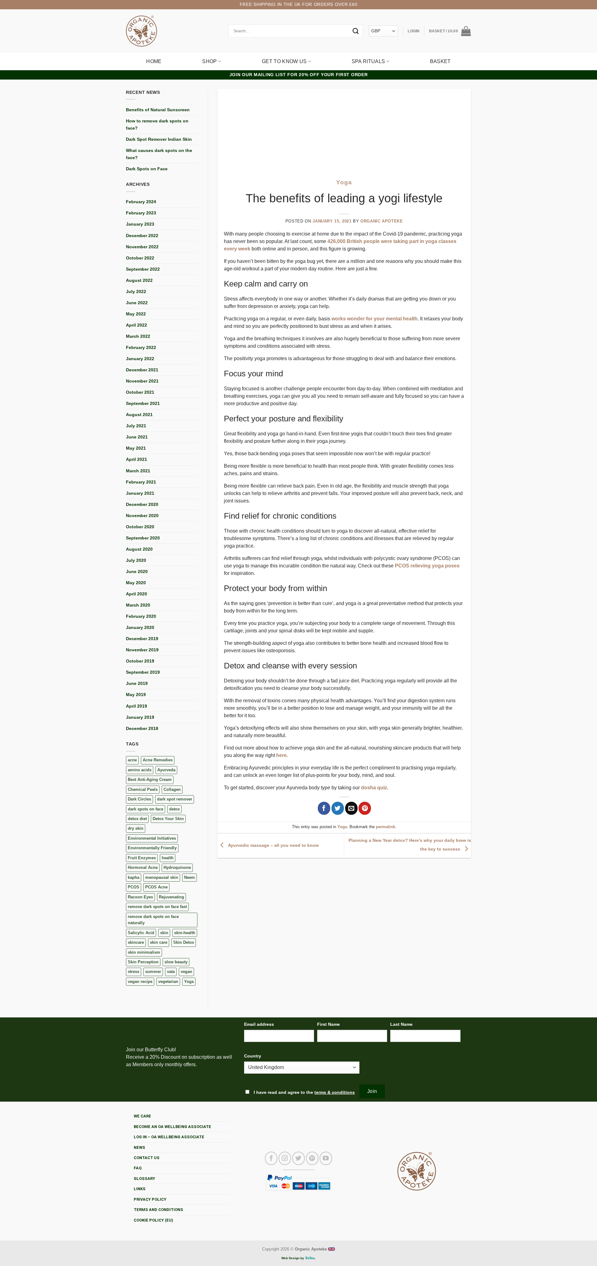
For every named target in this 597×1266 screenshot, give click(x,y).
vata (171, 971)
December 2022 (142, 235)
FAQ (137, 1168)
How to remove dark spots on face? (157, 124)
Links (140, 1188)
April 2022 (136, 325)
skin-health (184, 932)
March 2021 (138, 470)
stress (133, 971)
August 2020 (139, 549)
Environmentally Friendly (152, 848)
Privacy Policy (150, 1199)
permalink (385, 826)
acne (132, 760)
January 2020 (140, 627)
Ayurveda (166, 770)
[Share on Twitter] (337, 808)
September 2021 (143, 403)
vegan (186, 971)
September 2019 (143, 672)
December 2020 (142, 504)
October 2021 (140, 392)
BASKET (440, 61)
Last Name (401, 1024)
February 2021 (141, 481)
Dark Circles (139, 799)
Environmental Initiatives (152, 838)
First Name (328, 1024)
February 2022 (141, 347)
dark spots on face (145, 809)
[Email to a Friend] (351, 808)
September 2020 (143, 537)
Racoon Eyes (140, 897)
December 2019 (142, 638)
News (139, 1147)
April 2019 (136, 706)
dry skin (135, 828)
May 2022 (136, 313)
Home (153, 61)
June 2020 (137, 571)
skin (164, 932)
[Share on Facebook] (324, 808)
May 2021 (136, 448)
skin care (158, 942)
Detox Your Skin (168, 818)
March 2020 (138, 605)
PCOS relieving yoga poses (427, 565)
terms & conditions (334, 1092)
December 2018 (142, 728)
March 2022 (138, 336)
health (168, 857)
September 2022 (143, 269)
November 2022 (142, 246)
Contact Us (147, 1157)
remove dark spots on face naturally (153, 919)
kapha (133, 877)
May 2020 (136, 582)
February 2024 (141, 201)
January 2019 (140, 717)
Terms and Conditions (158, 1209)
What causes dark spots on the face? (159, 154)
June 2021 (137, 436)
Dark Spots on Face (147, 168)
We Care (142, 1116)
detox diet (137, 818)
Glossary (144, 1178)
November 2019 (142, 649)
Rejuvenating (171, 897)
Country (252, 1055)
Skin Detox (183, 942)
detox (174, 809)
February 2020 (141, 616)
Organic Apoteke (381, 221)
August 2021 (139, 414)
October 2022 (140, 257)
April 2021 (136, 459)
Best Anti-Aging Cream (150, 779)
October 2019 (140, 660)
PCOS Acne (156, 887)
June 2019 (137, 683)
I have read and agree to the (303, 1092)
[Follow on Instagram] (285, 1158)
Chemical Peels (143, 789)
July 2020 (136, 560)
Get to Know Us (284, 61)
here (281, 755)
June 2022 (137, 302)
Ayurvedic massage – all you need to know (273, 845)
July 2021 (136, 425)
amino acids (139, 770)
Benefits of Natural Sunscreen (158, 109)
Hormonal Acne (143, 867)
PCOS (133, 887)
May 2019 (136, 694)
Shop (209, 61)
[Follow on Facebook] (271, 1158)
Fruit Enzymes (142, 857)
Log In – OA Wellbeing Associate (169, 1137)
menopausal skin (161, 877)
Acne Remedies (158, 760)
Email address (259, 1024)
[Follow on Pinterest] (312, 1158)
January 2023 (140, 224)
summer (153, 971)
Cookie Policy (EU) (153, 1220)
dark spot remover (174, 799)
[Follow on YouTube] (326, 1158)
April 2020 (136, 593)
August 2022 (139, 280)
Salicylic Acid (141, 932)
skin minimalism (144, 952)
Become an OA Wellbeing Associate (172, 1126)
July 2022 (136, 291)
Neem (189, 877)
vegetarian (168, 981)
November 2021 (142, 380)
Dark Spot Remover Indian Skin (159, 139)
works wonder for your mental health (374, 318)
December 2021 (142, 369)
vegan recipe (140, 981)
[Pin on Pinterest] (365, 808)
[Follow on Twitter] (298, 1158)
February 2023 (141, 212)
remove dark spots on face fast (157, 906)
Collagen (172, 789)
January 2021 (140, 493)
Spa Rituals (368, 61)
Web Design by (293, 1258)
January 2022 (140, 358)
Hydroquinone (177, 867)
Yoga (189, 981)
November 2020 (142, 515)
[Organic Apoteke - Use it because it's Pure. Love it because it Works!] (141, 31)
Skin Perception (143, 962)
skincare (136, 942)
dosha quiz (374, 787)
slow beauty (175, 962)
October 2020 (140, 526)
